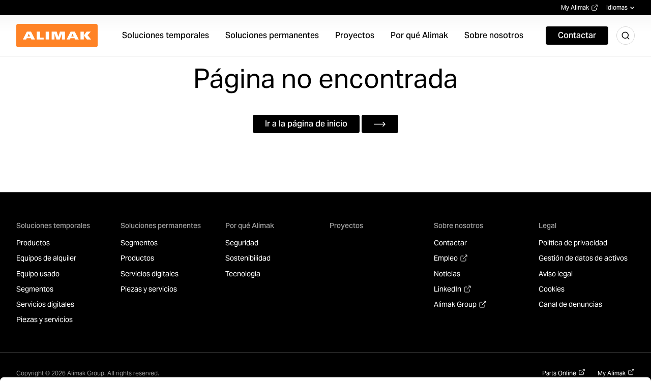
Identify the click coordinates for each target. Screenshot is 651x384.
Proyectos (346, 225)
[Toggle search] (625, 35)
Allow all (566, 310)
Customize (560, 343)
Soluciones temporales (53, 225)
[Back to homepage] (57, 35)
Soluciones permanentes (161, 225)
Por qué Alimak (249, 225)
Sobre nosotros (458, 225)
